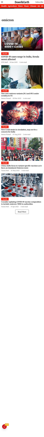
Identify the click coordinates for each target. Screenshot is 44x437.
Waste (26, 6)
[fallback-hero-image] (22, 39)
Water (20, 6)
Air (39, 6)
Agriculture (12, 6)
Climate (33, 6)
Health (4, 6)
